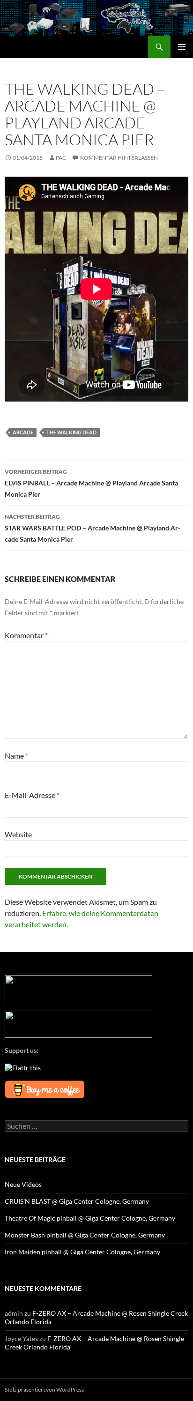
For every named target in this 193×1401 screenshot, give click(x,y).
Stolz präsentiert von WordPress (44, 1389)
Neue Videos (23, 1184)
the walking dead (71, 432)
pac (61, 157)
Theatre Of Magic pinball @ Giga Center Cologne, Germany (90, 1218)
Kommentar (26, 635)
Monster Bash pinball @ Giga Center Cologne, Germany (85, 1235)
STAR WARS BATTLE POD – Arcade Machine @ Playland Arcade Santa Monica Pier (92, 528)
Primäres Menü (182, 47)
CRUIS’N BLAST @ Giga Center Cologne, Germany (77, 1201)
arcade (23, 432)
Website (18, 834)
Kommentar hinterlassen (119, 157)
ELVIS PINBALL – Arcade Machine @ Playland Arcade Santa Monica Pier (91, 483)
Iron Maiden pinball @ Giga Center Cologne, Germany (82, 1252)
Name (16, 755)
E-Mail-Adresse (32, 794)
